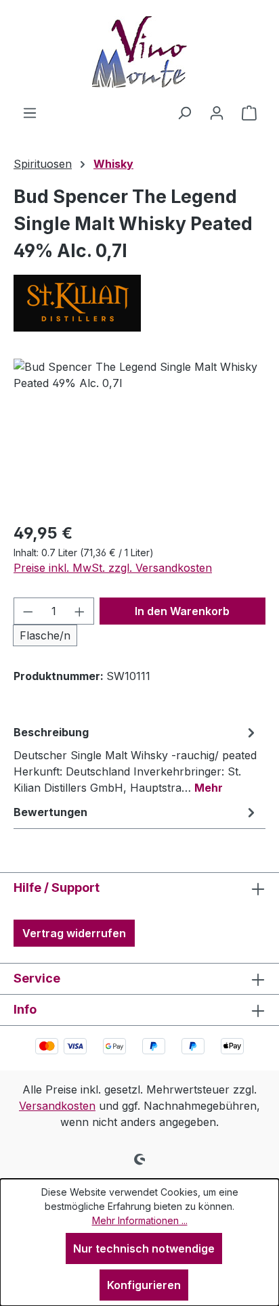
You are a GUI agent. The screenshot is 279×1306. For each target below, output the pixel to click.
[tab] (136, 759)
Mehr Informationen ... (140, 1220)
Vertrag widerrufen (74, 933)
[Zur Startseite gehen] (139, 52)
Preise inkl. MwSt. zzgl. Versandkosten (113, 568)
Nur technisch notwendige (144, 1248)
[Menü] (30, 112)
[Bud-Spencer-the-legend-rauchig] (139, 435)
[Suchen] (184, 112)
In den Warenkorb (182, 611)
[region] (139, 435)
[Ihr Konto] (216, 112)
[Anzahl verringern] (28, 611)
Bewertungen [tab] (50, 812)
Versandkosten (57, 1105)
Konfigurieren (144, 1285)
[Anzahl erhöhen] (80, 611)
